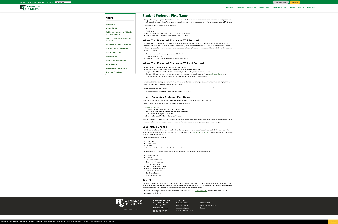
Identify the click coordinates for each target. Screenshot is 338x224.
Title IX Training (111, 56)
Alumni (292, 8)
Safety (34, 2)
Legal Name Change (216, 74)
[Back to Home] (129, 206)
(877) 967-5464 (158, 208)
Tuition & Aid (251, 8)
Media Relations (205, 202)
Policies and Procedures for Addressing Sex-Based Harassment (119, 33)
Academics (229, 8)
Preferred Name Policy (113, 52)
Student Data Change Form (200, 132)
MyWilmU (23, 2)
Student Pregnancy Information (116, 60)
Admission (240, 8)
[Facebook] (154, 211)
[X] (160, 211)
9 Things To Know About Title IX (117, 48)
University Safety (112, 64)
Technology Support (182, 208)
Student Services (264, 8)
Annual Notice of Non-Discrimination (118, 44)
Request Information (280, 2)
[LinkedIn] (163, 211)
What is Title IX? (111, 28)
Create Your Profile (201, 191)
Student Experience (280, 8)
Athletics (301, 8)
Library (29, 2)
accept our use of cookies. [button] (106, 221)
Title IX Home (110, 24)
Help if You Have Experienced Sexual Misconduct (118, 39)
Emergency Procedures (114, 72)
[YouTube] (166, 211)
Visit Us (202, 208)
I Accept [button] (333, 221)
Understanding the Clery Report (116, 68)
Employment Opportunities (184, 210)
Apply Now (295, 2)
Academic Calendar (182, 202)
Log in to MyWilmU (152, 107)
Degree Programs (182, 205)
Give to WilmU (41, 2)
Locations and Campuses (208, 205)
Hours (166, 208)
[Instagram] (157, 211)
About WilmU (311, 8)
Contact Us (50, 2)
